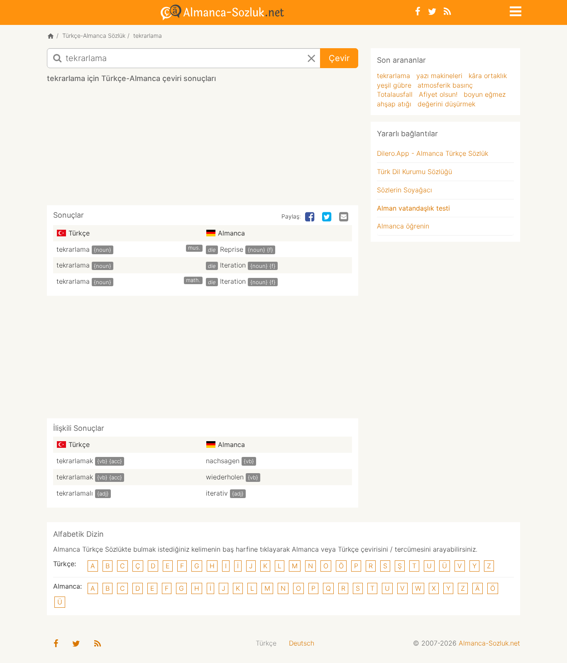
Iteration (233, 265)
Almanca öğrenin (403, 226)
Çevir (339, 58)
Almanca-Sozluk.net (489, 643)
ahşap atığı (394, 104)
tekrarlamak (74, 461)
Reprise (231, 249)
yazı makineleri (439, 75)
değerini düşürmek (446, 104)
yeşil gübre (394, 85)
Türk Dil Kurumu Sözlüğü (414, 171)
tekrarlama (73, 249)
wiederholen (225, 477)
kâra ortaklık (488, 75)
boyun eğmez (485, 94)
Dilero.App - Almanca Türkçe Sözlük (432, 153)
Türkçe (266, 643)
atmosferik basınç (445, 85)
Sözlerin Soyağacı (404, 190)
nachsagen (223, 461)
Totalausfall (395, 94)
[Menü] (514, 10)
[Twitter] (432, 11)
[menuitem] (266, 643)
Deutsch (301, 643)
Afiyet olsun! (438, 94)
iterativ (217, 493)
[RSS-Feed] (447, 11)
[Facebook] (417, 11)
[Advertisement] (202, 147)
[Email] (344, 217)
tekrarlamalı (74, 493)
